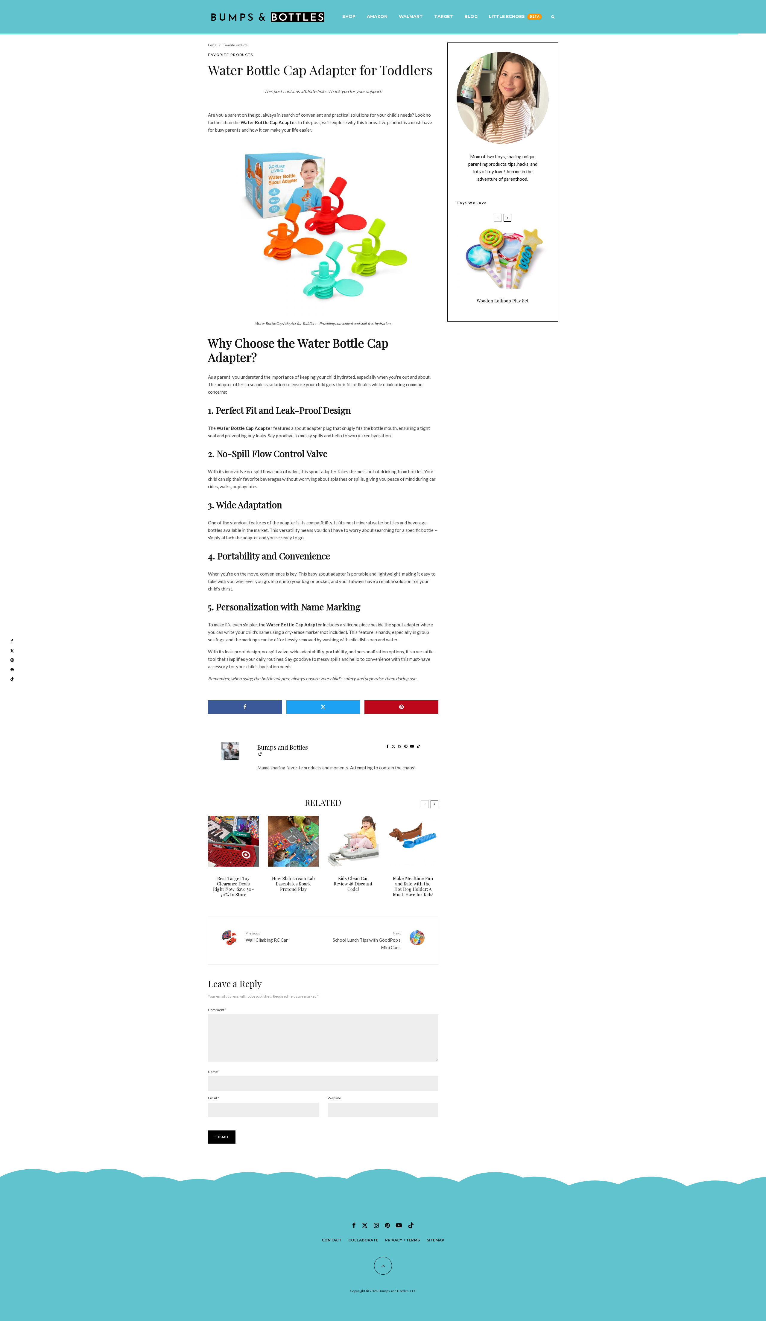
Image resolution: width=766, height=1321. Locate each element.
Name (214, 1071)
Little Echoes (507, 16)
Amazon (377, 16)
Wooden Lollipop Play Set (503, 300)
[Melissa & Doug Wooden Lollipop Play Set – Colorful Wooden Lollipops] (503, 258)
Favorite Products (230, 55)
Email (213, 1098)
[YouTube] (399, 1225)
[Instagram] (376, 1225)
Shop (348, 16)
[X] (365, 1225)
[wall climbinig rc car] (229, 943)
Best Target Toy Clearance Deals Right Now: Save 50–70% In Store (233, 886)
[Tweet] (323, 707)
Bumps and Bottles (282, 747)
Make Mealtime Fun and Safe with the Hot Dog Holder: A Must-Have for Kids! (413, 886)
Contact (331, 1240)
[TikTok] (411, 1225)
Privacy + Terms (402, 1240)
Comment (217, 1010)
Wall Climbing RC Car (267, 937)
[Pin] (401, 707)
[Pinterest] (387, 1225)
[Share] (245, 707)
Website (334, 1098)
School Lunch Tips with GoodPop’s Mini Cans (367, 940)
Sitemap (435, 1240)
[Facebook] (354, 1225)
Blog (471, 16)
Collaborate (363, 1240)
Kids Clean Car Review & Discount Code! (353, 884)
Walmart (411, 16)
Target (443, 16)
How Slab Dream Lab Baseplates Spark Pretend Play (293, 884)
